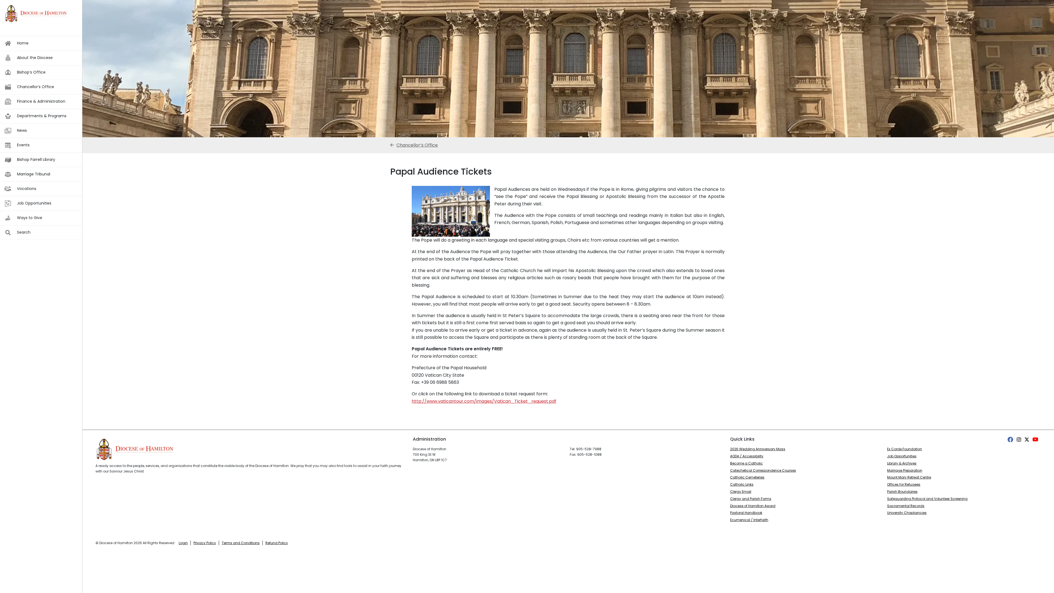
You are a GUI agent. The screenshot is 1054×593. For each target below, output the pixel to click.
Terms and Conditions (241, 543)
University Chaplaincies (907, 512)
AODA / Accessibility (746, 456)
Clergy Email (740, 491)
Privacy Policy (205, 543)
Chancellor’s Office (417, 145)
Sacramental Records (905, 506)
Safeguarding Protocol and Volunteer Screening (927, 498)
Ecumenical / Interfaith (749, 520)
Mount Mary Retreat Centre (909, 477)
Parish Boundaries (902, 491)
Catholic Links (741, 484)
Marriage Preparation (904, 470)
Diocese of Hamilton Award (752, 506)
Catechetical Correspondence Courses (763, 470)
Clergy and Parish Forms (750, 498)
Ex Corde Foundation (904, 449)
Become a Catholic (746, 463)
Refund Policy (276, 543)
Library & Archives (901, 463)
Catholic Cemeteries (747, 477)
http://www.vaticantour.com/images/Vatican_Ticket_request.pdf (484, 401)
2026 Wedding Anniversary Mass (757, 449)
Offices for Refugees (903, 484)
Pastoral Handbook (746, 512)
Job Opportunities (901, 456)
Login (183, 543)
